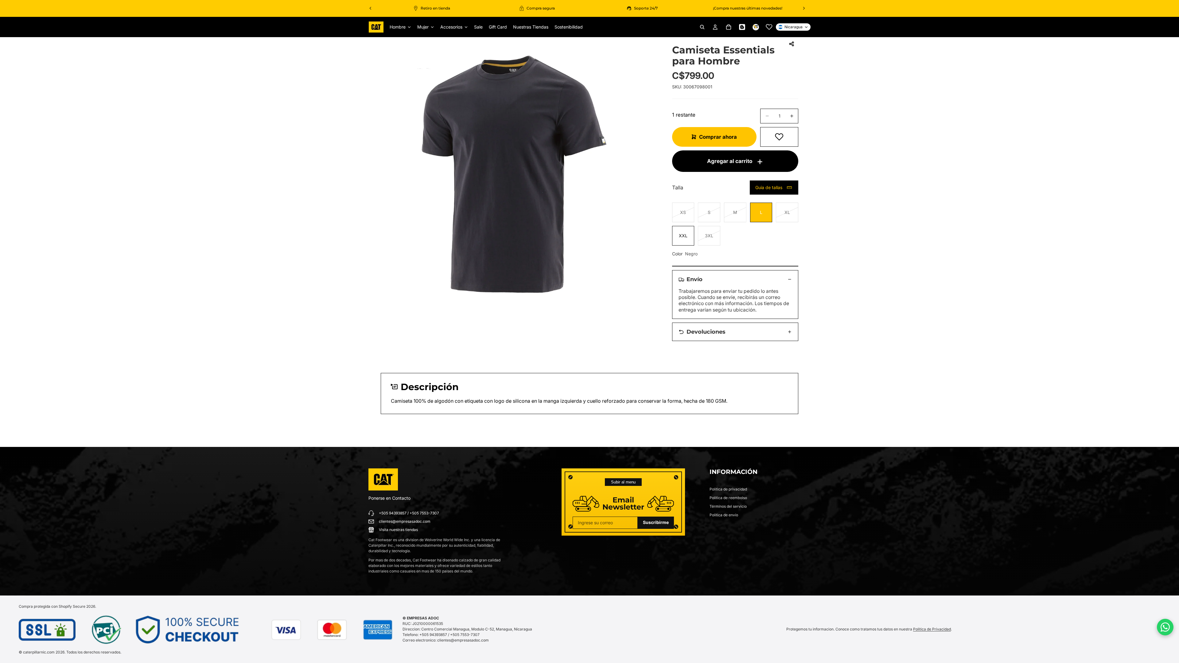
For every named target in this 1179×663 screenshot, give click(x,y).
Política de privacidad (728, 489)
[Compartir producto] (791, 44)
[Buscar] (702, 27)
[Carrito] (728, 27)
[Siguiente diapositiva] (804, 8)
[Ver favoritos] (769, 27)
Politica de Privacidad (932, 629)
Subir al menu (623, 482)
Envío (694, 279)
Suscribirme (656, 522)
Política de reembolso (728, 497)
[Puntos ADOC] (755, 27)
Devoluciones (706, 331)
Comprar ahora (718, 137)
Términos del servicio (728, 506)
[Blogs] (742, 27)
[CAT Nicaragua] (383, 479)
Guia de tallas (768, 187)
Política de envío (724, 515)
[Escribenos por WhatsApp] (1165, 627)
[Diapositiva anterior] (370, 8)
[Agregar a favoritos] (779, 137)
